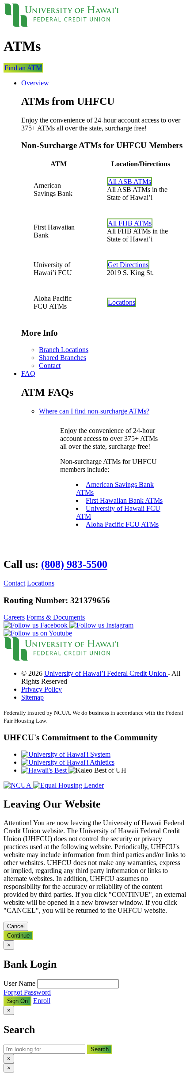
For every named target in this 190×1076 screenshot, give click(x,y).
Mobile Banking (79, 393)
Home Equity (75, 167)
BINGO (68, 640)
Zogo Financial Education (93, 483)
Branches (70, 558)
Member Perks (77, 672)
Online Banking (79, 385)
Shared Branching (82, 566)
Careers (67, 688)
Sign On (17, 42)
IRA (63, 285)
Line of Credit (76, 117)
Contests (68, 656)
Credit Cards (74, 101)
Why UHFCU (41, 516)
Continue (18, 935)
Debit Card (72, 244)
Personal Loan (77, 109)
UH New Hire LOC (85, 125)
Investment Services (84, 467)
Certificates (72, 301)
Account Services (65, 417)
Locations (47, 42)
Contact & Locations (33, 711)
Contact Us (72, 696)
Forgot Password (27, 992)
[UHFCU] (61, 24)
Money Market (77, 309)
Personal (53, 92)
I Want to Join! (110, 711)
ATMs (65, 574)
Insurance (70, 475)
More (48, 631)
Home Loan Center (83, 507)
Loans (32, 59)
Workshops (72, 648)
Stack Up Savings (81, 277)
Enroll (41, 1000)
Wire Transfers (77, 434)
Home (49, 151)
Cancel (16, 926)
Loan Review (76, 459)
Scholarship (73, 664)
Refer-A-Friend (78, 680)
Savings (52, 252)
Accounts (37, 193)
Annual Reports (79, 623)
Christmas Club (78, 293)
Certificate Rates (80, 334)
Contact (73, 42)
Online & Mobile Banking (74, 376)
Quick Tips (72, 491)
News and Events (81, 607)
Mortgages (71, 159)
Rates (49, 176)
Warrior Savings (79, 269)
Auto (48, 133)
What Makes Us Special (90, 599)
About (49, 590)
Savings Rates (76, 326)
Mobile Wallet (76, 409)
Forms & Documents (86, 442)
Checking (54, 227)
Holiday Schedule (81, 582)
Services (36, 343)
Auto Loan (72, 142)
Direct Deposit (77, 426)
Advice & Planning (66, 451)
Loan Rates (72, 184)
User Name (20, 983)
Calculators (72, 499)
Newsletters (73, 615)
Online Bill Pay (78, 401)
